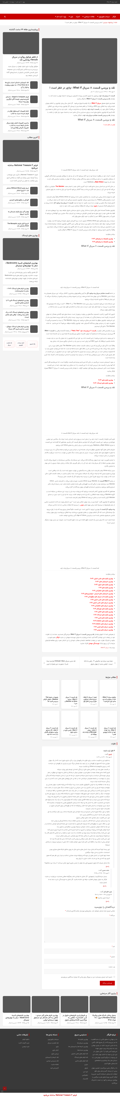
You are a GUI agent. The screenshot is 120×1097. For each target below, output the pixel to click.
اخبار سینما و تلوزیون (21, 344)
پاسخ (107, 866)
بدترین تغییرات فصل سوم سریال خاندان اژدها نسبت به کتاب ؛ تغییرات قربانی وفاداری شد (18, 125)
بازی (71, 16)
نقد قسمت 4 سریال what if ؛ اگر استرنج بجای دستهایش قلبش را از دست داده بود (51, 731)
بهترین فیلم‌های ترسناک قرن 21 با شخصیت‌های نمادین (17, 301)
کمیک (78, 16)
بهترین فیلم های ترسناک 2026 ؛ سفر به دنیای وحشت (18, 289)
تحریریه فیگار (99, 91)
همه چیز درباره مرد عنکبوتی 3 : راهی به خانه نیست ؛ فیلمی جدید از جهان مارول (98, 662)
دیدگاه (112, 915)
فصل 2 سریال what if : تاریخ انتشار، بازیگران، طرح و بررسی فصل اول (90, 699)
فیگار (114, 16)
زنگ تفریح (32, 344)
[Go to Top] (5, 1088)
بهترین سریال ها (82, 1043)
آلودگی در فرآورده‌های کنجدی (19, 200)
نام (113, 946)
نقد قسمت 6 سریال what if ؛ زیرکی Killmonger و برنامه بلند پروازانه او (89, 731)
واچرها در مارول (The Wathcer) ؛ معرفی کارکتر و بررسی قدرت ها (50, 699)
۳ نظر (92, 91)
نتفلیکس (85, 1075)
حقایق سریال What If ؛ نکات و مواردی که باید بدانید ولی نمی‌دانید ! (109, 699)
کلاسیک (85, 1078)
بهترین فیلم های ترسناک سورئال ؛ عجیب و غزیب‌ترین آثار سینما (17, 327)
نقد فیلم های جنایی (81, 1060)
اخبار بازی (55, 1050)
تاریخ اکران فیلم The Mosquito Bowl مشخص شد (18, 224)
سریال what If (105, 647)
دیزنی (86, 1064)
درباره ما (12, 2)
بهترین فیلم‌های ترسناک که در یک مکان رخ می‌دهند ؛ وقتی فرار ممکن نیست (17, 314)
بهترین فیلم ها (83, 1039)
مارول (86, 1068)
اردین (110, 754)
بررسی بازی (55, 1053)
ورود (24, 2)
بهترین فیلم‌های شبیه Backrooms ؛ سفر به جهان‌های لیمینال (21, 264)
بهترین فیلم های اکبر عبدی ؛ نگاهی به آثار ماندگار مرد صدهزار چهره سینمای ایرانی (46, 1017)
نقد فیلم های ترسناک (81, 1057)
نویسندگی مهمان (94, 643)
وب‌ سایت (112, 966)
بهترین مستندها (82, 1050)
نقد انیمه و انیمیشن (52, 1057)
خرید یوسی (25, 1046)
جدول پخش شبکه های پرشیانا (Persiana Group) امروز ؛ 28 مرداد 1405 (104, 1017)
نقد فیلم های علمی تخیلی (79, 1053)
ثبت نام (18, 2)
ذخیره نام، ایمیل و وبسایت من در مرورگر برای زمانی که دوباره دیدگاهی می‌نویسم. (86, 977)
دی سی (85, 1071)
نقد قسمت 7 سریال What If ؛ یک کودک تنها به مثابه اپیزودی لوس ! (109, 731)
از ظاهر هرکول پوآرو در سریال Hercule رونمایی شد (25, 58)
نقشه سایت (55, 1064)
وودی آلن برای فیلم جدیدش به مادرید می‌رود (18, 212)
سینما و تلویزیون (104, 16)
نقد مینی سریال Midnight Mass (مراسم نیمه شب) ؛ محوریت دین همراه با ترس (61, 662)
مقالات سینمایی (89, 16)
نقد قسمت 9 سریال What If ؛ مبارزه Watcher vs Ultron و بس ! (71, 700)
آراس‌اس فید (54, 1068)
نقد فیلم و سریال (9, 344)
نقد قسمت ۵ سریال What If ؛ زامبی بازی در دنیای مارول (70, 730)
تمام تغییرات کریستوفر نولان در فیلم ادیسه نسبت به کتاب (18, 112)
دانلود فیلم (25, 1039)
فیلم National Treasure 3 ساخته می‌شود (23, 166)
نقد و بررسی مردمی (52, 1060)
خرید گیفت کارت (23, 1043)
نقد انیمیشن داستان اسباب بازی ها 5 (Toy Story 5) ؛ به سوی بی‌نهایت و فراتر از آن (17, 85)
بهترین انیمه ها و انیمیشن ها (78, 1046)
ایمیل (112, 956)
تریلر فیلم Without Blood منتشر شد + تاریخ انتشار (18, 189)
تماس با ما (5, 2)
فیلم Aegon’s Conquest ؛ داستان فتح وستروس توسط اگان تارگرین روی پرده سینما (17, 99)
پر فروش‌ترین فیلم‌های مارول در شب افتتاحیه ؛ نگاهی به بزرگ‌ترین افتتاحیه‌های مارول (75, 1017)
